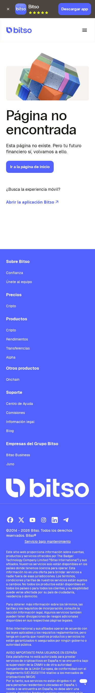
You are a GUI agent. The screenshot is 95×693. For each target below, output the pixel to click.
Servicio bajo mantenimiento (48, 541)
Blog (10, 431)
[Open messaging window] (83, 681)
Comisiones (15, 412)
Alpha (10, 357)
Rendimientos (17, 339)
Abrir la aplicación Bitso (30, 202)
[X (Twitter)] (21, 520)
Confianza (14, 273)
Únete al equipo (19, 282)
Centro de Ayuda (19, 403)
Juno (10, 464)
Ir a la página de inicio (30, 166)
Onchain (13, 379)
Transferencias (18, 348)
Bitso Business (18, 455)
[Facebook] (10, 520)
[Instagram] (44, 520)
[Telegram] (66, 520)
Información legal (20, 421)
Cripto (11, 306)
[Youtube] (32, 520)
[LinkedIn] (55, 520)
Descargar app (74, 9)
